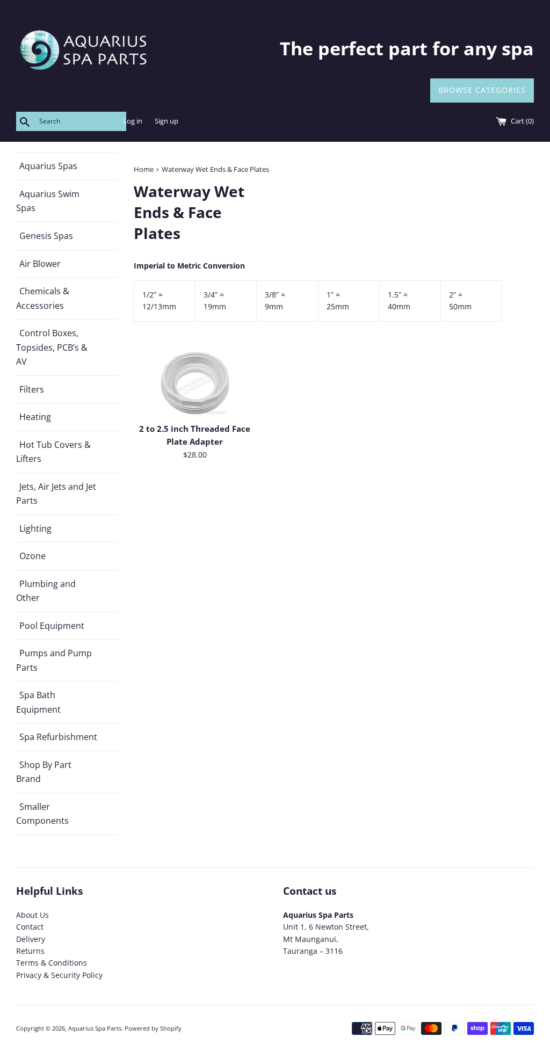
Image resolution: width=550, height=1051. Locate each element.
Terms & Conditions (51, 963)
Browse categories (482, 90)
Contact (30, 927)
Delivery (30, 939)
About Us (32, 915)
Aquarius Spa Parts (94, 1028)
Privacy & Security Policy (59, 975)
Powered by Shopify (153, 1028)
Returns (30, 951)
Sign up (166, 121)
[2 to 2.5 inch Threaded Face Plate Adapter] (195, 383)
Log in (132, 121)
